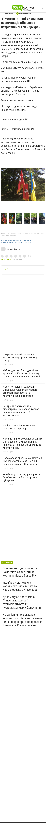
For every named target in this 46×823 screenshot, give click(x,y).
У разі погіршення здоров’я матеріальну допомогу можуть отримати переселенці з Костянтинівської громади (20, 391)
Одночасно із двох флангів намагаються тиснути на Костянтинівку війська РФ (20, 571)
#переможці (18, 243)
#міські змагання (7, 243)
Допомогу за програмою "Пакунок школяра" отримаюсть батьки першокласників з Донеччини (22, 461)
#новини (16, 240)
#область (28, 243)
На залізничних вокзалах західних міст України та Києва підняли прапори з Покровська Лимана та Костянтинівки (22, 443)
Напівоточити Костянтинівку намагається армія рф (19, 427)
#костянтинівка (6, 240)
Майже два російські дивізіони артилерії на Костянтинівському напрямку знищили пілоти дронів (22, 373)
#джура (23, 240)
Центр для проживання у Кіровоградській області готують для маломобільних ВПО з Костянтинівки (21, 411)
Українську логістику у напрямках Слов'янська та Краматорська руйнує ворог (22, 477)
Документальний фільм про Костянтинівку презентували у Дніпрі (20, 357)
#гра (29, 240)
